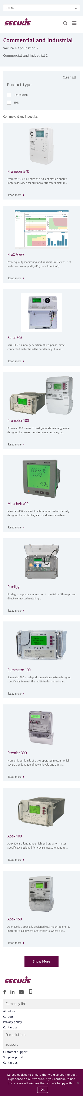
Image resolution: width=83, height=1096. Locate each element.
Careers (8, 1017)
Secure (8, 48)
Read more (14, 195)
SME (16, 103)
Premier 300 (17, 753)
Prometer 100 (18, 420)
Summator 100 (18, 670)
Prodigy (13, 587)
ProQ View (15, 254)
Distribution (21, 95)
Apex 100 (14, 836)
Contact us (10, 1027)
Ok (42, 1089)
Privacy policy (12, 1022)
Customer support (15, 1052)
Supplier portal (13, 1057)
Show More (41, 961)
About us (9, 1011)
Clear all (69, 77)
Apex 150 (14, 919)
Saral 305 (14, 337)
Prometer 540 (18, 171)
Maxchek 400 (17, 504)
